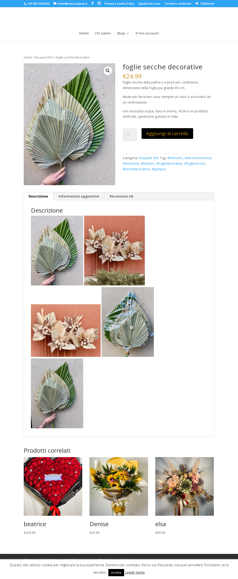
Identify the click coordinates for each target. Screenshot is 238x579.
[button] (108, 71)
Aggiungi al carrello (167, 133)
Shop (121, 33)
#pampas (159, 169)
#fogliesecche (194, 163)
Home (84, 33)
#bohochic (175, 158)
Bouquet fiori (44, 57)
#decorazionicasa (198, 158)
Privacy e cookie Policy (119, 4)
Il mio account (147, 33)
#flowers (147, 163)
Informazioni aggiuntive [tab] (79, 196)
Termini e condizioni (177, 4)
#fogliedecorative (169, 163)
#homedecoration (136, 169)
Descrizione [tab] (38, 196)
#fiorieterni (131, 163)
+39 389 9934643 (38, 4)
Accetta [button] (116, 572)
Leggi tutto (135, 572)
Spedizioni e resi (149, 4)
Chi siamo (103, 33)
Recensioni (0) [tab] (121, 196)
